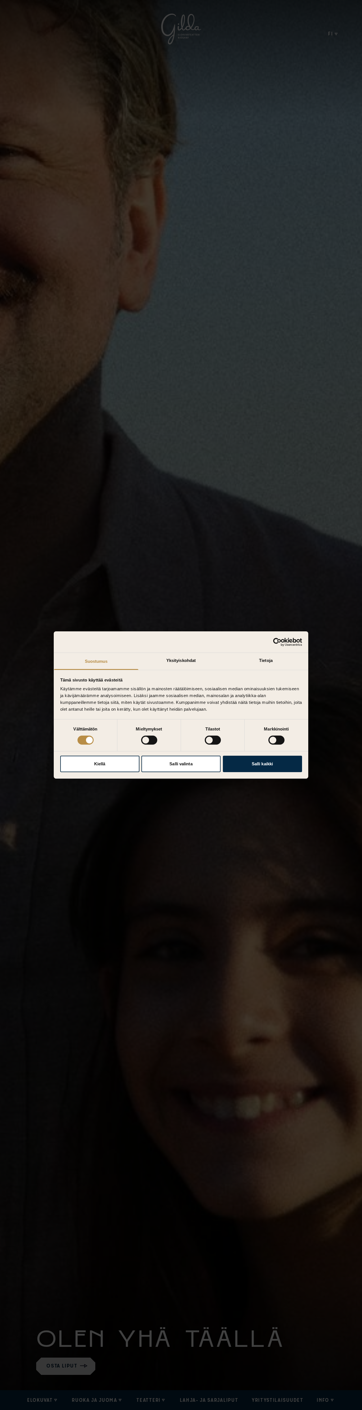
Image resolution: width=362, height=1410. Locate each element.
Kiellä (99, 763)
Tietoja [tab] (266, 660)
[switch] (149, 740)
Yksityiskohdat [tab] (181, 660)
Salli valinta (180, 763)
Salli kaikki (262, 763)
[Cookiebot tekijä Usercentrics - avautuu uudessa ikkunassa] (277, 642)
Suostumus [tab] (96, 661)
